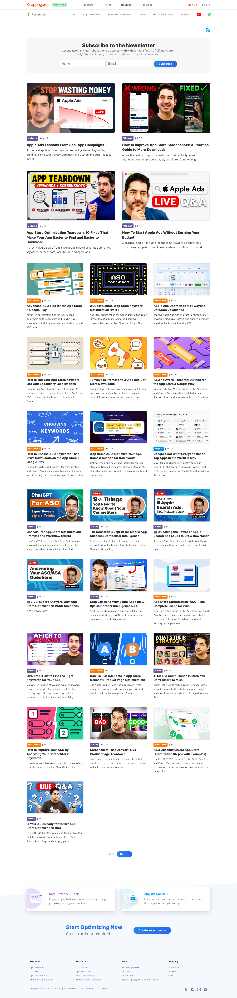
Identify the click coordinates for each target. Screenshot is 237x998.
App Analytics (37, 967)
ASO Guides (82, 967)
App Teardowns (84, 971)
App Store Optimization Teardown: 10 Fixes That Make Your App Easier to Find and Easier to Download (67, 237)
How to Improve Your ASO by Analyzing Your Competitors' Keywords (48, 754)
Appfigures (136, 979)
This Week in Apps (86, 975)
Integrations (128, 975)
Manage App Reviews (41, 979)
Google (155, 979)
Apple (146, 979)
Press (170, 975)
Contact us (173, 967)
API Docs (126, 971)
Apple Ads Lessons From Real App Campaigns (65, 145)
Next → (124, 854)
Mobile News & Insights (88, 979)
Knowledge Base (130, 967)
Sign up (192, 4)
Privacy (89, 988)
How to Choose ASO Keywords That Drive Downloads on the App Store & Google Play (53, 458)
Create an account (151, 930)
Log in (206, 4)
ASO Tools (35, 971)
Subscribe (165, 63)
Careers (172, 971)
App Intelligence (38, 975)
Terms (104, 988)
